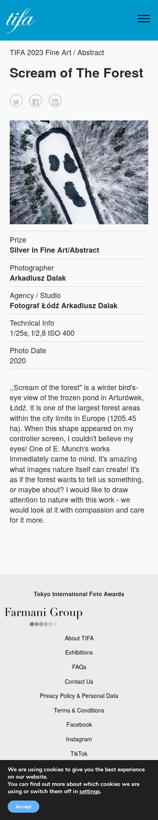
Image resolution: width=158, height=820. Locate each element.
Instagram (79, 739)
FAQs (79, 667)
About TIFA (79, 638)
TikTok (79, 753)
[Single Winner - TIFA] (19, 20)
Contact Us (79, 681)
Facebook (79, 724)
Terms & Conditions (79, 710)
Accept (23, 806)
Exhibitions (79, 652)
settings (89, 791)
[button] (16, 100)
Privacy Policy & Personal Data (79, 695)
